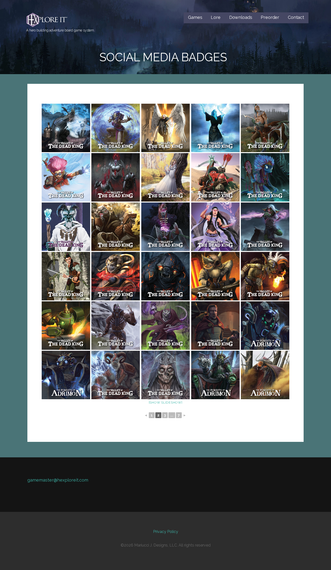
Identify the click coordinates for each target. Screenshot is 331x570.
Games (195, 17)
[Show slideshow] (165, 402)
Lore (215, 17)
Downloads (240, 17)
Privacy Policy (165, 531)
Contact (296, 17)
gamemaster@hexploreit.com (57, 480)
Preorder (270, 17)
